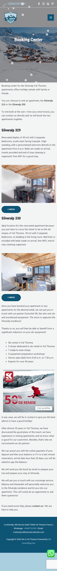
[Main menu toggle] (51, 17)
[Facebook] (39, 3)
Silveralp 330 (18, 104)
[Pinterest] (52, 3)
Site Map (28, 557)
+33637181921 (30, 528)
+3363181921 (16, 3)
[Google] (48, 3)
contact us (37, 506)
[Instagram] (43, 3)
